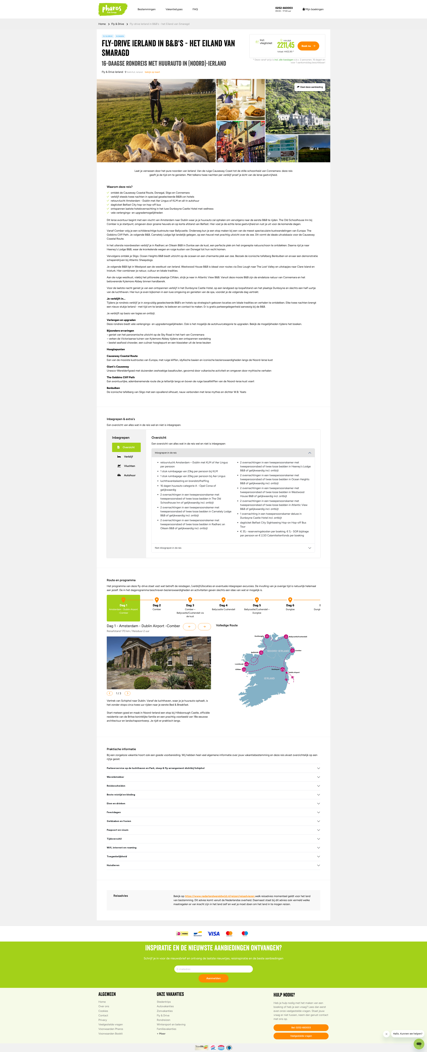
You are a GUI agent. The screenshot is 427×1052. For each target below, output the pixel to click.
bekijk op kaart (152, 72)
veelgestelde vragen (298, 1011)
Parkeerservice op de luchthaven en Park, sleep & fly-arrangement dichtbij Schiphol (155, 768)
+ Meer (161, 1033)
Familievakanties (166, 1029)
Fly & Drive (118, 23)
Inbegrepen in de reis (166, 452)
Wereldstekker (115, 777)
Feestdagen (114, 812)
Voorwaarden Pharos (110, 1029)
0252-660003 (284, 8)
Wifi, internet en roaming (121, 847)
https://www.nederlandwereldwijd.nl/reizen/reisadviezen (220, 896)
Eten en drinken (116, 803)
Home (102, 23)
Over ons (103, 1006)
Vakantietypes (174, 9)
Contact (103, 1015)
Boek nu (306, 45)
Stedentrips (164, 1001)
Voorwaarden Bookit (110, 1033)
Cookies (103, 1011)
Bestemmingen (147, 9)
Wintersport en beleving (171, 1024)
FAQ (195, 9)
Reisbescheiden (116, 785)
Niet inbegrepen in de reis (168, 547)
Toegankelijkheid (117, 856)
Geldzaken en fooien (119, 821)
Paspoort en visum (117, 830)
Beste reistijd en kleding (121, 794)
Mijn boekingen (314, 9)
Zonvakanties (165, 1011)
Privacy (102, 1020)
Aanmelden (213, 978)
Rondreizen (163, 1020)
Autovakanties (165, 1006)
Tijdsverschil (114, 838)
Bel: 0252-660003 (301, 1027)
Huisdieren (113, 865)
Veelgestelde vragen (110, 1024)
